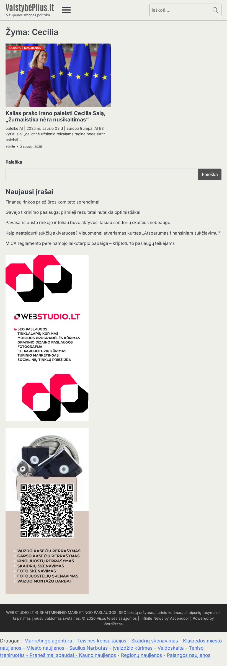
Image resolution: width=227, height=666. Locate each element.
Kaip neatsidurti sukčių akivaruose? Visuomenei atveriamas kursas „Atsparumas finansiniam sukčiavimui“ (113, 233)
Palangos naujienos (188, 655)
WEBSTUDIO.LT (20, 612)
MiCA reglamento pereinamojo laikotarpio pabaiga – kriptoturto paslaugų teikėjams (90, 243)
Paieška (14, 162)
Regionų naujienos (141, 655)
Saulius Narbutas (88, 648)
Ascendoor (179, 618)
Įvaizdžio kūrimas (133, 648)
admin (10, 146)
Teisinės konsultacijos (101, 641)
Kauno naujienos (97, 655)
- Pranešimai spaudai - (52, 655)
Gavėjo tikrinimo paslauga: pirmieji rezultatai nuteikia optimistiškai (73, 212)
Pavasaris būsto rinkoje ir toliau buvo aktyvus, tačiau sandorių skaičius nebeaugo (88, 222)
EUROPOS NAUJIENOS (25, 47)
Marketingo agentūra (48, 641)
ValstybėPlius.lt (30, 7)
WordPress (113, 624)
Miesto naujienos (45, 648)
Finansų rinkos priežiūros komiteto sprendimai (52, 202)
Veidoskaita (171, 648)
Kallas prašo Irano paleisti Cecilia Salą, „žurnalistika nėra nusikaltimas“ (55, 116)
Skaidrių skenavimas (154, 641)
